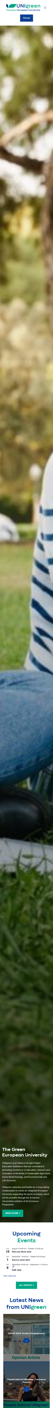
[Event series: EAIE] (13, 1267)
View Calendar (9, 1275)
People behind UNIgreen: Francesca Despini (26, 1380)
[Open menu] (45, 7)
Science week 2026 (21, 1259)
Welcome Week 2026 (21, 1251)
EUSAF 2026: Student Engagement (26, 1333)
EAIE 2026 (16, 1270)
